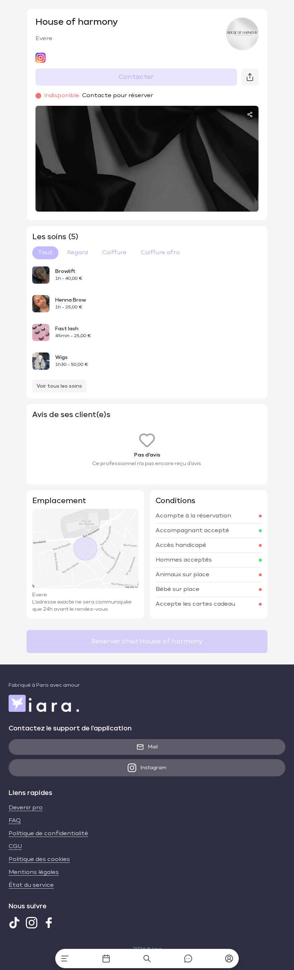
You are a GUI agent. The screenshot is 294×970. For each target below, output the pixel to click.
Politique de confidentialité (48, 834)
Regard (77, 253)
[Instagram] (31, 922)
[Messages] (188, 958)
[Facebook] (48, 922)
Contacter (136, 77)
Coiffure (114, 253)
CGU (15, 847)
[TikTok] (14, 922)
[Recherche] (147, 958)
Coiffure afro (160, 253)
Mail (153, 746)
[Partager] (250, 114)
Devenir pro (26, 808)
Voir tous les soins (59, 386)
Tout (45, 253)
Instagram (153, 767)
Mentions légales (34, 872)
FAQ (15, 821)
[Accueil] (65, 958)
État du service (31, 885)
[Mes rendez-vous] (106, 958)
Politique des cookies (39, 859)
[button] (229, 958)
